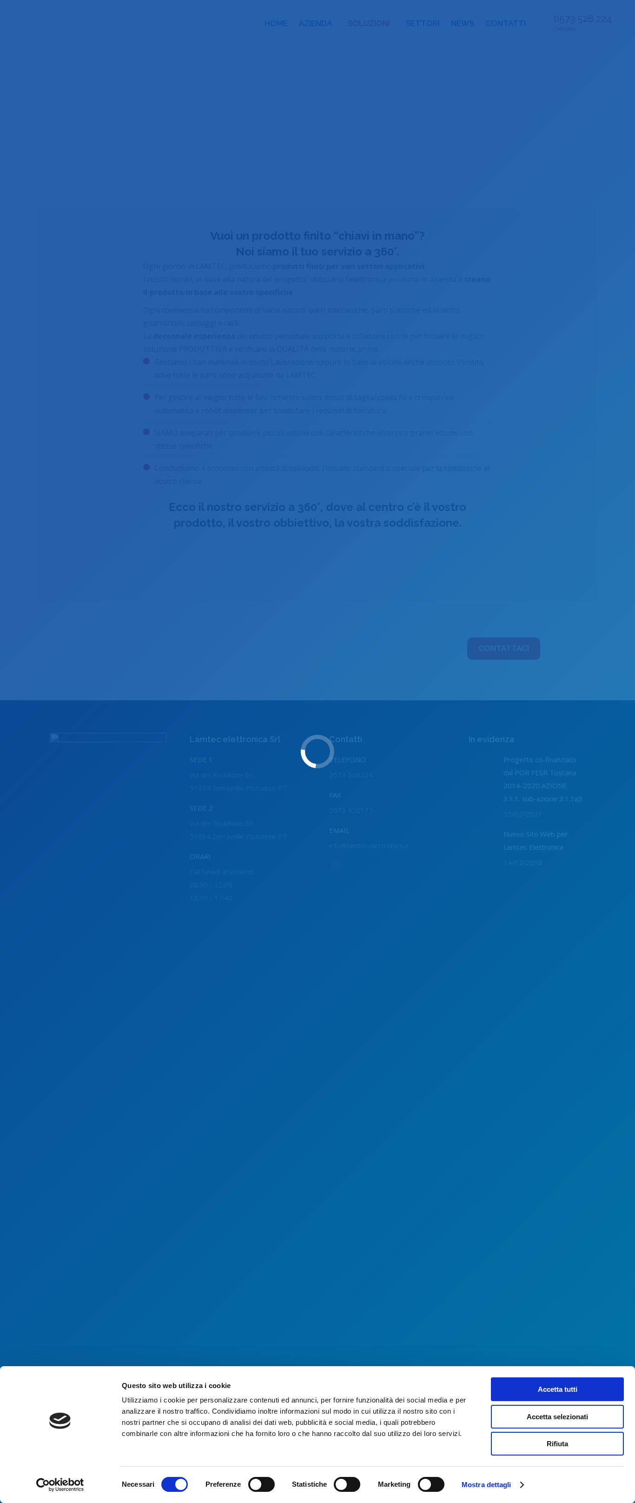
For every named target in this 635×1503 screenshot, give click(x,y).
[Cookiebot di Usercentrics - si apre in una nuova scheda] (60, 1485)
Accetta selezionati (557, 1417)
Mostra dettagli (486, 1485)
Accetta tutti (557, 1389)
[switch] (261, 1484)
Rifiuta (557, 1444)
